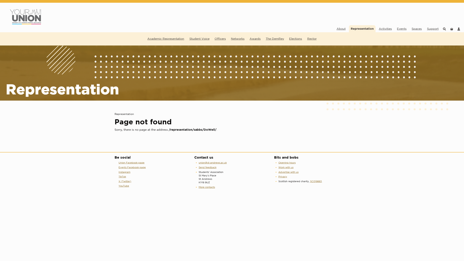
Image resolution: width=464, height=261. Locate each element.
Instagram (124, 172)
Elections (295, 38)
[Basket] (451, 28)
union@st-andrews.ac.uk (213, 162)
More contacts (207, 187)
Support (433, 28)
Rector (312, 38)
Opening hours (287, 162)
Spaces (417, 28)
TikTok (122, 176)
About (341, 28)
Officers (220, 38)
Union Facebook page (131, 162)
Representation (362, 28)
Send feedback (207, 167)
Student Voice (199, 38)
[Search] (444, 28)
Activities (385, 28)
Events (402, 28)
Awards (255, 38)
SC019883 (316, 181)
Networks (238, 38)
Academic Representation (165, 38)
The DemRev (275, 38)
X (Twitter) (125, 181)
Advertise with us (288, 172)
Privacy (282, 176)
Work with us (285, 167)
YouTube (124, 186)
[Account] (458, 28)
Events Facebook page (132, 167)
